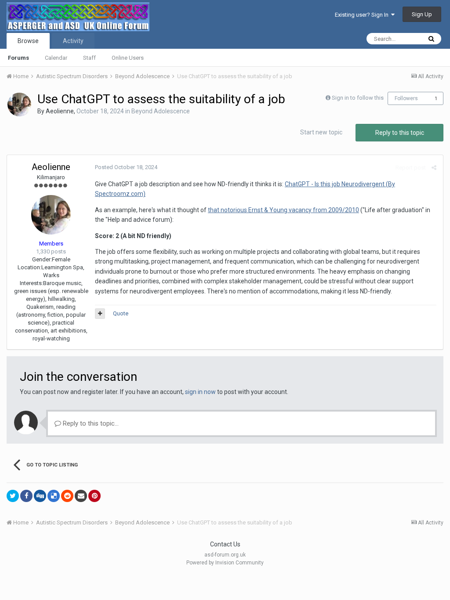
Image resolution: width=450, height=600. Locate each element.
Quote (120, 313)
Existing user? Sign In (363, 14)
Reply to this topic (399, 132)
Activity (73, 40)
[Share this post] (434, 167)
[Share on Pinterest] (94, 496)
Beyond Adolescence (160, 111)
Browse (28, 40)
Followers (406, 98)
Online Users (128, 57)
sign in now (200, 391)
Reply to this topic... (90, 423)
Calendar (56, 57)
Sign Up (422, 14)
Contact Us (225, 544)
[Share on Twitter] (13, 496)
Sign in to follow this (358, 97)
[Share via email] (81, 496)
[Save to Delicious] (53, 496)
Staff (89, 57)
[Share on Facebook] (26, 496)
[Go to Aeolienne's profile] (19, 104)
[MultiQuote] (100, 313)
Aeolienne (60, 111)
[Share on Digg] (40, 496)
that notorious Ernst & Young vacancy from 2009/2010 (283, 209)
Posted (126, 167)
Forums (18, 57)
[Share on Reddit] (67, 496)
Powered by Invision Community (225, 563)
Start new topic (321, 132)
